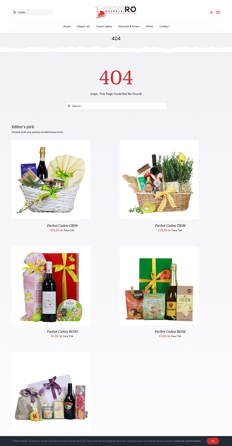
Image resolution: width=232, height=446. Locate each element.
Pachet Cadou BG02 (170, 331)
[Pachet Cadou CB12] (51, 354)
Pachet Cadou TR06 (170, 226)
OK (212, 441)
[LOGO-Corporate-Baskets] (116, 5)
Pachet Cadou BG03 (62, 331)
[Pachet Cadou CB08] (51, 142)
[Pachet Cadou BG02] (159, 248)
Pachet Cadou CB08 (62, 226)
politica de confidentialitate (188, 441)
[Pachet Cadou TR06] (159, 142)
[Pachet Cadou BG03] (51, 248)
